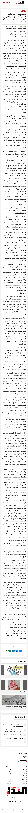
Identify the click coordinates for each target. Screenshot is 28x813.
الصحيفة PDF (8, 775)
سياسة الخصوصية (7, 777)
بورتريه (23, 777)
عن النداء (10, 769)
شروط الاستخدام (8, 779)
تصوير (23, 779)
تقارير (24, 769)
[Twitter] (16, 651)
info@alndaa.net (21, 762)
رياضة (24, 783)
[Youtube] (13, 801)
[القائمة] (2, 2)
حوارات (23, 775)
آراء (24, 773)
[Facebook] (20, 651)
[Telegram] (7, 650)
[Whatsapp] (9, 651)
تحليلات (23, 771)
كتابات (23, 11)
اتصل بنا (10, 781)
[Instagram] (15, 801)
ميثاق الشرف (9, 771)
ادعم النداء (9, 783)
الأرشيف (10, 773)
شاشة (23, 781)
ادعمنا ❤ (5, 2)
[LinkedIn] (13, 651)
